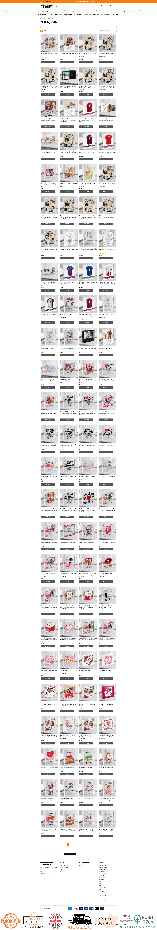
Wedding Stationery (125, 11)
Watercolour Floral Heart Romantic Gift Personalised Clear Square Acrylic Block (68, 607)
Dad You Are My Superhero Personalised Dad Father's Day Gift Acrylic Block (68, 316)
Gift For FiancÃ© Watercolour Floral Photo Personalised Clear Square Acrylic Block (88, 640)
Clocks (97, 11)
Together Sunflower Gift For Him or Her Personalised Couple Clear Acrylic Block (87, 185)
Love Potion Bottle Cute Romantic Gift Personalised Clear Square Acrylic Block (68, 575)
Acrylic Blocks (85, 11)
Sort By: (102, 30)
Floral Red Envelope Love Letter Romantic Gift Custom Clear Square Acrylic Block (49, 640)
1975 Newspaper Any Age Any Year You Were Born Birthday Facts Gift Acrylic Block (49, 217)
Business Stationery (56, 14)
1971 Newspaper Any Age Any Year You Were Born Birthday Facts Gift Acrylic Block (68, 217)
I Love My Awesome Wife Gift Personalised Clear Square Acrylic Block (106, 381)
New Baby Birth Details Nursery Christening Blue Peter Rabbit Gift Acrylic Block (106, 249)
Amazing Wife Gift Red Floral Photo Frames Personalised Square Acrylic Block (49, 737)
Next (87, 844)
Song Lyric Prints (82, 14)
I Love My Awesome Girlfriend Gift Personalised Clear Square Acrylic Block (107, 445)
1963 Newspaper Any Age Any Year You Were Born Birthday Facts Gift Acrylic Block (49, 88)
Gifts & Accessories (33, 11)
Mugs (92, 11)
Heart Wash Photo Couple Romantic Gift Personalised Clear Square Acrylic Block (87, 575)
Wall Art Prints (137, 11)
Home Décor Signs (148, 11)
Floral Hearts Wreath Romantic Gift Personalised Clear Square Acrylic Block (87, 478)
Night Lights (65, 11)
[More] (26, 11)
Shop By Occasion (8, 11)
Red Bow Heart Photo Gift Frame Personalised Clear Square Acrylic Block (106, 413)
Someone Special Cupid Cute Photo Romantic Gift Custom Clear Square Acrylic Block (49, 672)
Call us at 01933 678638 (44, 873)
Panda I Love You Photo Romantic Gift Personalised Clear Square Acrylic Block (87, 542)
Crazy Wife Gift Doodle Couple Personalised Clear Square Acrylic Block (68, 413)
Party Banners (75, 11)
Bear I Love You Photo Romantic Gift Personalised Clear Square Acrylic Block (68, 185)
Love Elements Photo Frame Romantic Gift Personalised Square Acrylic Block (68, 704)
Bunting (103, 11)
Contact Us (116, 14)
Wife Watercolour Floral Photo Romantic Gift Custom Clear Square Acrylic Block (49, 607)
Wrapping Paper (44, 11)
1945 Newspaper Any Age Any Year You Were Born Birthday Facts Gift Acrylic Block (87, 55)
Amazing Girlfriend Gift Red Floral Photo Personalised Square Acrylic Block (87, 704)
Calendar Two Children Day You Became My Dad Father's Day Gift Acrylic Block (106, 316)
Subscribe (70, 854)
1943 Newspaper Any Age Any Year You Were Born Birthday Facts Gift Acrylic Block (107, 217)
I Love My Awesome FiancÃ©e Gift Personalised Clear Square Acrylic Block (87, 413)
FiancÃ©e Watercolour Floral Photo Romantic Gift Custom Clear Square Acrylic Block (107, 640)
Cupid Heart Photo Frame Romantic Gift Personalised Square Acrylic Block (49, 704)
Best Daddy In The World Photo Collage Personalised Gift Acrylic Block (48, 284)
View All (80, 865)
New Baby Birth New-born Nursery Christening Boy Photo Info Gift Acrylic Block (68, 120)
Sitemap (61, 871)
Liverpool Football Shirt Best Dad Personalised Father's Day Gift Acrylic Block (107, 152)
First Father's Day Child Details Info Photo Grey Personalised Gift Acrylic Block (68, 348)
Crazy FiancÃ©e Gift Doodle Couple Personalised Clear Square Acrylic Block (68, 445)
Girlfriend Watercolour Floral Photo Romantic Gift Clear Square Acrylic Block (49, 542)
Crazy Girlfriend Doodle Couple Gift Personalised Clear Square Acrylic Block (68, 510)
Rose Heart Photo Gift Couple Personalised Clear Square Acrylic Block (48, 413)
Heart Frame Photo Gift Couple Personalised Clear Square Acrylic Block (48, 185)
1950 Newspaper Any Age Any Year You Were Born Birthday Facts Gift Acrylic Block (107, 88)
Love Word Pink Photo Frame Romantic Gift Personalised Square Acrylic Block (107, 704)
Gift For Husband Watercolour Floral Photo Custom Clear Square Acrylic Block (107, 510)
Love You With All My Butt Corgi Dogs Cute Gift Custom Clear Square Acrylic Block (69, 672)
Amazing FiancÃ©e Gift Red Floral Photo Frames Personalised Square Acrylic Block (87, 737)
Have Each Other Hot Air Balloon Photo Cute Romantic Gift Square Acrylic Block (68, 737)
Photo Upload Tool (94, 14)
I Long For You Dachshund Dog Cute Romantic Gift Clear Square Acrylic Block (49, 510)
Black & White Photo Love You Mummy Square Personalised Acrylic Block (87, 348)
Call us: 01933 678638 (48, 1)
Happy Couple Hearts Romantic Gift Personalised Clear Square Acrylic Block (49, 478)
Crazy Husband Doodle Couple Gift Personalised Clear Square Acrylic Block (87, 445)
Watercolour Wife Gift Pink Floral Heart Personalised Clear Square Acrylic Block (68, 640)
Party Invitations (55, 11)
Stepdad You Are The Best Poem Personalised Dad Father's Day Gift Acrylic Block (49, 348)
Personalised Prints (112, 11)
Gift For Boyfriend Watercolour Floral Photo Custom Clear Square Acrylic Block (49, 575)
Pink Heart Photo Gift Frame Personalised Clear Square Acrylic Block (87, 381)
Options (47, 62)
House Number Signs (69, 14)
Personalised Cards (20, 11)
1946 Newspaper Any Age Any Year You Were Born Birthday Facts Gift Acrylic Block (87, 217)
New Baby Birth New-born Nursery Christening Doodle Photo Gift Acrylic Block (69, 249)
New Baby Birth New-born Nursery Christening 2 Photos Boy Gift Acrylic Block (88, 249)
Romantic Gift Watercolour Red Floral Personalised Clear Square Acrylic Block (67, 542)
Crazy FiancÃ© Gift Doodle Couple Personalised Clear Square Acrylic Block (49, 445)
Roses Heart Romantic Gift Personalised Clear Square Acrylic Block (68, 381)
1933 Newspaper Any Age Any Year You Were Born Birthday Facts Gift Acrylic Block (68, 152)
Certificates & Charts (43, 14)
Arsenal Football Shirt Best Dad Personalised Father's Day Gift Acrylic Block (88, 120)
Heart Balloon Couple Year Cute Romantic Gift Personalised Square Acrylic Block (107, 737)
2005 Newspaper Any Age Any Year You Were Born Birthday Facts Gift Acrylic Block (87, 88)
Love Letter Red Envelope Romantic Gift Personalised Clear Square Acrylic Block (87, 607)
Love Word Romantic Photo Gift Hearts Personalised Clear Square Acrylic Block (107, 542)
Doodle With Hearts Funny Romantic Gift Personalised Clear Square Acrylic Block (107, 607)
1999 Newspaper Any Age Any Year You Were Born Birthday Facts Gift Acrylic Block (107, 185)
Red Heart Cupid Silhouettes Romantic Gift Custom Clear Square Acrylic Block (87, 510)
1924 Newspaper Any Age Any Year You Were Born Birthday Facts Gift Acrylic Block (49, 249)
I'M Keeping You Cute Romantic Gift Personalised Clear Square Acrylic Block (107, 478)
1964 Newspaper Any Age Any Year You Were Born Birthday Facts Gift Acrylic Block (107, 55)
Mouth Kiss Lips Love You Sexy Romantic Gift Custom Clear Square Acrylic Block (107, 575)
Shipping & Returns (106, 14)
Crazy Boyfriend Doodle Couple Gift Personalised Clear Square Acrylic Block (68, 478)
